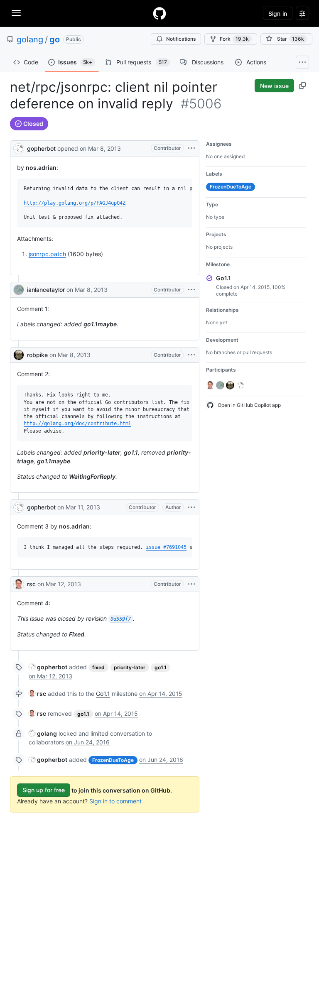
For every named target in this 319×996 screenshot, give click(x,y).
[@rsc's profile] (19, 584)
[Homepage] (159, 13)
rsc (31, 583)
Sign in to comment (115, 801)
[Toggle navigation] (16, 13)
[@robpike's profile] (19, 355)
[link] (48, 667)
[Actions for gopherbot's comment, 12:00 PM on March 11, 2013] (191, 507)
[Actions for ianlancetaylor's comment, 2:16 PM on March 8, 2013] (191, 290)
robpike (37, 354)
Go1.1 (103, 693)
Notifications (181, 39)
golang (30, 39)
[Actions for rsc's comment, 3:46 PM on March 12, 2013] (191, 584)
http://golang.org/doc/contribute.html (77, 423)
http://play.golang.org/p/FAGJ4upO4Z (74, 203)
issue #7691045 (166, 547)
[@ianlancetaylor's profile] (19, 290)
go (54, 39)
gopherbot (41, 148)
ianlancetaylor (46, 289)
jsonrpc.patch (47, 253)
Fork (234, 39)
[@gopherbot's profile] (19, 147)
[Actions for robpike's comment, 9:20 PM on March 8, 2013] (191, 355)
